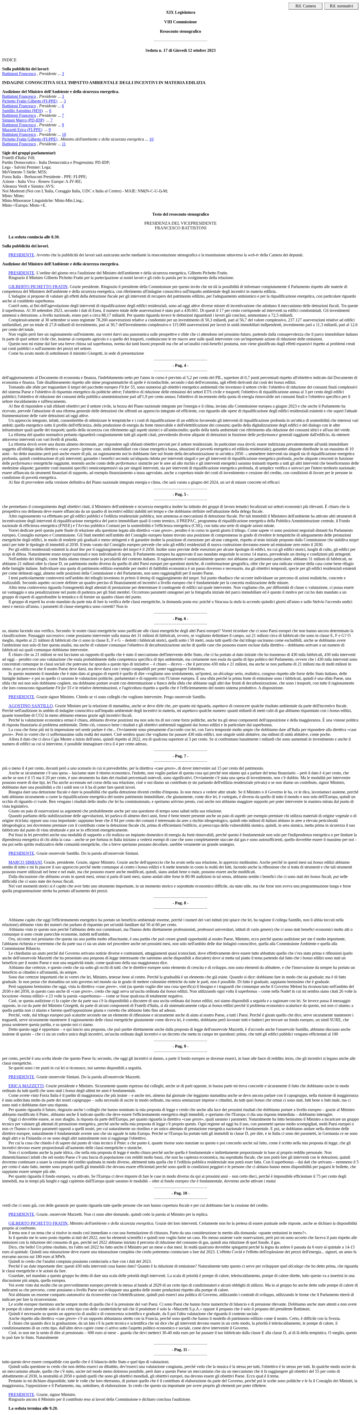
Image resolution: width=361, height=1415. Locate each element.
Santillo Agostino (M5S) (22, 110)
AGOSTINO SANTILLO (30, 706)
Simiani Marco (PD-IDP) (23, 120)
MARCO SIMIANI (25, 862)
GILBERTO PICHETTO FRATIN (38, 286)
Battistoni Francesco (19, 73)
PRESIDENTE (21, 255)
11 (64, 144)
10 (64, 134)
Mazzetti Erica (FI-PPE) (22, 129)
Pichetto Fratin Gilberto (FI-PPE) (29, 101)
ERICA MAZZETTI (26, 1086)
